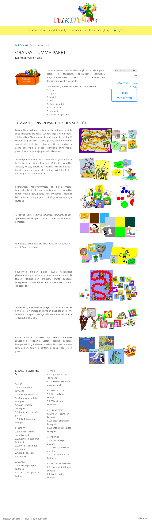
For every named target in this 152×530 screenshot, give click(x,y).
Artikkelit (90, 30)
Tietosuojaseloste (11, 519)
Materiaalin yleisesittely (53, 30)
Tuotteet (74, 30)
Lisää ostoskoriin (124, 95)
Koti (17, 45)
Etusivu (32, 30)
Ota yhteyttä (105, 30)
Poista (134, 75)
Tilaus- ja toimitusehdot (35, 519)
